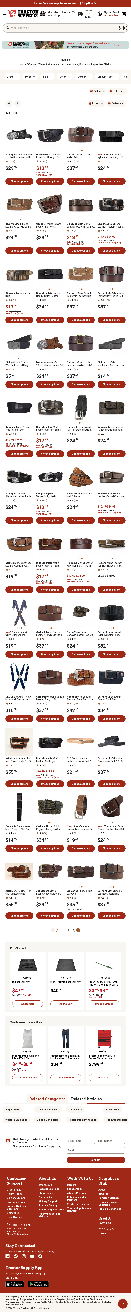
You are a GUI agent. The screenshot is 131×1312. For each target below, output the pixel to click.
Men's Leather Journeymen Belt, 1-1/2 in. (79, 364)
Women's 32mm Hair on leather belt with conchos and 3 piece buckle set (19, 495)
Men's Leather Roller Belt (79, 156)
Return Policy (14, 1193)
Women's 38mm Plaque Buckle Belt (50, 364)
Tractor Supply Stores (51, 1209)
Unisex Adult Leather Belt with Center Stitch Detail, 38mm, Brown (80, 828)
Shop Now (87, 3)
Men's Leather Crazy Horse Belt (18, 225)
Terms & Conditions (109, 1209)
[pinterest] (16, 1256)
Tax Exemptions (16, 1202)
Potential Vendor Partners (76, 1198)
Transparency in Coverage (18, 1302)
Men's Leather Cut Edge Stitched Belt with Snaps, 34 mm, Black (49, 760)
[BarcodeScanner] (125, 28)
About (101, 1189)
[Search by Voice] (120, 28)
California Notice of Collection (97, 1302)
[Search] (7, 28)
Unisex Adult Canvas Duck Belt (109, 698)
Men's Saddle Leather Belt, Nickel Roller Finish (49, 633)
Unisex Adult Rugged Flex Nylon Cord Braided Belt (48, 828)
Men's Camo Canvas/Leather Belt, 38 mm (80, 633)
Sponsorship (74, 1189)
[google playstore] (38, 1284)
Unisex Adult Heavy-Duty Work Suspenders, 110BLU (18, 698)
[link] (23, 64)
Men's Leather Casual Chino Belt (111, 495)
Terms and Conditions (59, 1297)
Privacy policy (12, 1297)
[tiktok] (40, 1256)
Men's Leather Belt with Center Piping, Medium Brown (18, 892)
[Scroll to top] (123, 1304)
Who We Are (45, 1184)
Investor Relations (49, 1189)
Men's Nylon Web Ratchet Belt (17, 428)
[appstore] (14, 1284)
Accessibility (11, 1299)
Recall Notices (15, 1217)
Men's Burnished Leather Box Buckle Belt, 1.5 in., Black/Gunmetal (111, 294)
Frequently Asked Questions (17, 1207)
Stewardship (46, 1193)
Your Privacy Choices (31, 1297)
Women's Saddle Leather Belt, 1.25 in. (50, 698)
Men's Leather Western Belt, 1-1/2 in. (49, 428)
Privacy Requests (14, 1305)
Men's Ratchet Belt (18, 294)
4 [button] (73, 930)
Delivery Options (16, 1198)
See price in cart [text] (74, 909)
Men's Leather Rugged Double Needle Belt (110, 428)
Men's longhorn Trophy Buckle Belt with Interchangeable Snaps (19, 156)
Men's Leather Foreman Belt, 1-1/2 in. (80, 564)
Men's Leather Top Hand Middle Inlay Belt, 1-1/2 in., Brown (110, 564)
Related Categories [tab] (47, 1098)
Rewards (103, 1193)
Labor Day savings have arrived (55, 3)
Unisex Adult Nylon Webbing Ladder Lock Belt (109, 633)
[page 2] (78, 930)
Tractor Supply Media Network (79, 1209)
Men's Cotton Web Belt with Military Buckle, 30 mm (16, 364)
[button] (95, 3)
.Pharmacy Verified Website (49, 1215)
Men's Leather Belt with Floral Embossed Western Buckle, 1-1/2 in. (80, 698)
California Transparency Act (85, 1297)
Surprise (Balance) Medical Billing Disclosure (79, 1299)
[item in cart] (124, 13)
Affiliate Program (77, 1193)
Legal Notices (108, 1297)
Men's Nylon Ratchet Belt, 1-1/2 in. (111, 156)
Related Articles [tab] (86, 1098)
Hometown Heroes (109, 1198)
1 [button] (58, 930)
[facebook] (7, 1256)
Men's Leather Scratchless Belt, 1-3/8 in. (111, 760)
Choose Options (104, 1003)
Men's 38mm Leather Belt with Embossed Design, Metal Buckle (49, 225)
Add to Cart (27, 1003)
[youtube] (32, 1256)
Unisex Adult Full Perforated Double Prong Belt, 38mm (79, 428)
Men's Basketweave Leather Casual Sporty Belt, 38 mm (48, 892)
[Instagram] (24, 1256)
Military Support (48, 1201)
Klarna (102, 1233)
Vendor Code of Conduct (68, 1302)
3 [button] (68, 930)
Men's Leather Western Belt (47, 564)
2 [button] (63, 930)
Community (45, 1197)
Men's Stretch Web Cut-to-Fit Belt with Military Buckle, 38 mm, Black (18, 828)
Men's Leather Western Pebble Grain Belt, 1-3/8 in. (110, 225)
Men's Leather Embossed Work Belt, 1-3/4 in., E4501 (79, 760)
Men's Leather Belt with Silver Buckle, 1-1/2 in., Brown (18, 760)
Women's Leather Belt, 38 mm (80, 495)
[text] (108, 64)
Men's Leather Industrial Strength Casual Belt (50, 156)
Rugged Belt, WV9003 (79, 892)
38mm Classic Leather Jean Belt (111, 828)
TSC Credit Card (107, 1229)
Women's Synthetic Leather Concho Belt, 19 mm (49, 495)
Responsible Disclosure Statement (37, 1299)
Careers (71, 1184)
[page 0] (52, 930)
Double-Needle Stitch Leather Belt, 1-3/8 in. (48, 294)
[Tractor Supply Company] (23, 14)
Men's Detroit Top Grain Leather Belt (79, 294)
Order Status (14, 1189)
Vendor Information (78, 1204)
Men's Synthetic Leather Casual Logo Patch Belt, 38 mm (18, 564)
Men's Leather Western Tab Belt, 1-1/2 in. (81, 225)
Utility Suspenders (16, 633)
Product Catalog (48, 1205)
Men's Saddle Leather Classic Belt (110, 892)
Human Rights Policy (44, 1302)
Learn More (12, 1277)
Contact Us (13, 1213)
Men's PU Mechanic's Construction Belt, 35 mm (111, 364)
